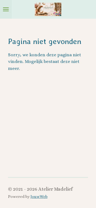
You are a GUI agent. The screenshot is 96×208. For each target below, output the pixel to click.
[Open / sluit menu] (6, 9)
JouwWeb (38, 196)
